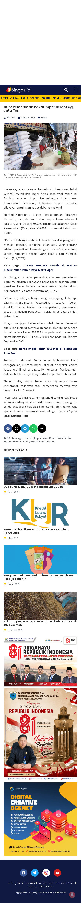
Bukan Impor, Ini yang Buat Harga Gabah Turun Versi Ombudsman (40, 623)
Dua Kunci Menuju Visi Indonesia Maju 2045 (33, 487)
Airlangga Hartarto (22, 438)
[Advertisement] (40, 42)
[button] (66, 90)
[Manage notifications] (72, 895)
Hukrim (65, 98)
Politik (45, 98)
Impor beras (41, 438)
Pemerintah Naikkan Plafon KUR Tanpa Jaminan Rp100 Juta (36, 531)
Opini (55, 98)
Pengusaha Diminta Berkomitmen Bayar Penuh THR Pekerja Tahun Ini (39, 577)
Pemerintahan (10, 98)
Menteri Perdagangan (42, 441)
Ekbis (24, 98)
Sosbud (35, 98)
